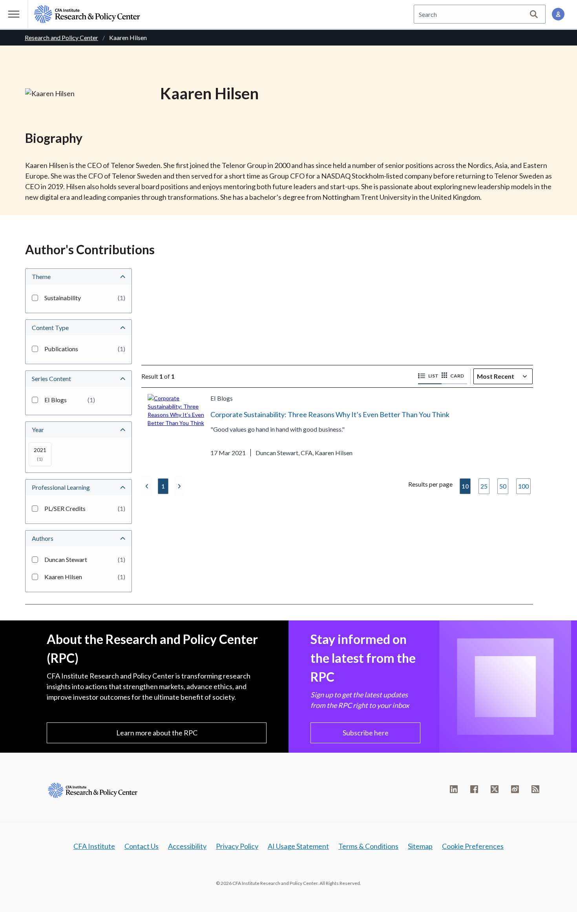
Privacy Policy (237, 846)
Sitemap (420, 846)
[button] (430, 376)
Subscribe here (366, 732)
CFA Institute (94, 846)
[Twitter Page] (494, 789)
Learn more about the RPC (156, 732)
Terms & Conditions (368, 846)
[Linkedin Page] (454, 789)
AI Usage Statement (298, 846)
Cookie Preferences (473, 846)
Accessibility (187, 846)
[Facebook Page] (474, 789)
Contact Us (141, 846)
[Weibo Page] (515, 789)
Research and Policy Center (61, 37)
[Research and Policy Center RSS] (535, 789)
